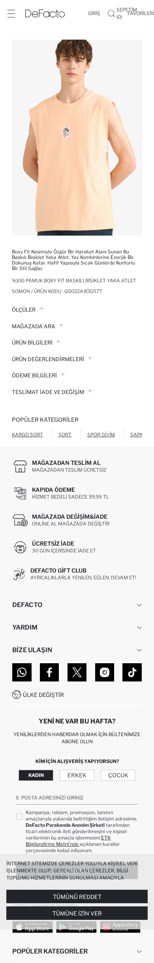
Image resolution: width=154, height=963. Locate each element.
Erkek (77, 775)
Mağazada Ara (33, 326)
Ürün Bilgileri (32, 342)
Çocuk (118, 775)
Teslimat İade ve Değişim (48, 392)
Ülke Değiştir (43, 694)
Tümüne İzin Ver (77, 913)
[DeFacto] (45, 13)
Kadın (36, 775)
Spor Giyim (101, 435)
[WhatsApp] (22, 672)
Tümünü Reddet (77, 896)
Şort (64, 435)
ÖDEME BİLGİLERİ (34, 375)
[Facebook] (49, 672)
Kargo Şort (27, 435)
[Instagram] (105, 672)
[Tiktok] (132, 672)
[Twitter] (77, 672)
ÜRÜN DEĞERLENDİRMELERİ (48, 359)
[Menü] (11, 13)
